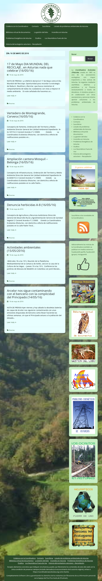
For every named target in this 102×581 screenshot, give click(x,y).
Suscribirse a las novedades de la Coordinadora (83, 216)
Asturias (12, 103)
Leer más (15, 95)
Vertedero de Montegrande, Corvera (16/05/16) (26, 114)
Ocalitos (38, 38)
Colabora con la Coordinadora (17, 26)
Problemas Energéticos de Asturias (18, 38)
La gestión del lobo (41, 32)
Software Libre (24, 575)
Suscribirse (46, 26)
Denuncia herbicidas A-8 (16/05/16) (31, 205)
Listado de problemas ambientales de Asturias (71, 26)
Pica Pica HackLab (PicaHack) (57, 578)
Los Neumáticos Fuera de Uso (56, 38)
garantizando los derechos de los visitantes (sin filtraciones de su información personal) (63, 575)
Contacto (35, 26)
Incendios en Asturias (59, 32)
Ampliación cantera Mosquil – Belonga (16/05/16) (27, 160)
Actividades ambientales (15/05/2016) (23, 249)
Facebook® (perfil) (78, 252)
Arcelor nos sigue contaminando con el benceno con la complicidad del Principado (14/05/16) (31, 294)
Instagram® (82, 254)
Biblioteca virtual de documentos (18, 32)
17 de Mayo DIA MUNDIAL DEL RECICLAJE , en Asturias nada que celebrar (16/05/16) (29, 67)
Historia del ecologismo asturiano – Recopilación (24, 44)
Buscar (74, 54)
